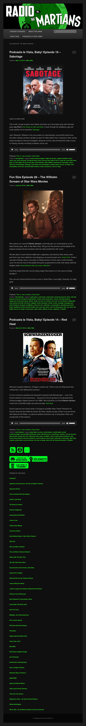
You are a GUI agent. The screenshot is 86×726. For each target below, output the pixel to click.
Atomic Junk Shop (15, 499)
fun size (40, 301)
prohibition (29, 305)
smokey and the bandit (27, 307)
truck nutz (20, 166)
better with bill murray (44, 434)
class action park (47, 299)
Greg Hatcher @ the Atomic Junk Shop (21, 568)
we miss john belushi (59, 440)
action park (42, 297)
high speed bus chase (36, 436)
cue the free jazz (71, 434)
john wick (32, 162)
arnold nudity (57, 432)
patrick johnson (14, 305)
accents (40, 432)
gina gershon (13, 436)
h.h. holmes (47, 301)
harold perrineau (32, 160)
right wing (73, 438)
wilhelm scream (47, 309)
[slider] (72, 149)
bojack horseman (14, 299)
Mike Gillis (29, 60)
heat (39, 160)
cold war (62, 434)
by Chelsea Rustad (21, 578)
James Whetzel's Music (16, 583)
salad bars (47, 305)
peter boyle (50, 438)
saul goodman (55, 305)
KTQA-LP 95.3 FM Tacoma (17, 594)
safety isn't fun (38, 305)
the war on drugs (65, 164)
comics (56, 299)
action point (50, 297)
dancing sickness (64, 299)
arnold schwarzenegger (37, 158)
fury (15, 160)
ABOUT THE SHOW (35, 31)
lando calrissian (42, 303)
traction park (29, 309)
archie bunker (47, 432)
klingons (34, 303)
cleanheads (55, 434)
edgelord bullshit (62, 158)
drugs (36, 301)
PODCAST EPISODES (17, 31)
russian (11, 440)
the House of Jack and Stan (33, 127)
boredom (24, 299)
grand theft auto (23, 436)
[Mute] (67, 150)
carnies (39, 299)
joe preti (25, 162)
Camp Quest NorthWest (17, 515)
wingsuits (56, 309)
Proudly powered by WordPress (43, 718)
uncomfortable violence (32, 166)
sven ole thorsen (28, 440)
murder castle (52, 303)
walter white (38, 309)
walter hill (49, 440)
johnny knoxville (18, 303)
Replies (63, 309)
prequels (23, 305)
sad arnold (34, 164)
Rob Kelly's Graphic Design (18, 652)
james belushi (18, 438)
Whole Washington (15, 704)
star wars (70, 307)
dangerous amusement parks (18, 301)
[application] (43, 149)
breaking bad (32, 299)
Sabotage (35, 129)
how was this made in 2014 (50, 160)
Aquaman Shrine (14, 489)
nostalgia (60, 303)
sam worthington (44, 164)
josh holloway (39, 162)
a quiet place (34, 297)
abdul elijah (33, 432)
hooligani (46, 436)
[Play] (12, 150)
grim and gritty (21, 160)
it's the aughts (17, 162)
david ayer (53, 158)
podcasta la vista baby (61, 162)
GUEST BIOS (14, 36)
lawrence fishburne (29, 438)
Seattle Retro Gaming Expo (18, 662)
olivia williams (49, 162)
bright (47, 158)
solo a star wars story (42, 307)
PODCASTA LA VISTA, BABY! (33, 36)
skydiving (17, 307)
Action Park (66, 257)
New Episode (19, 158)
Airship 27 (12, 478)
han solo (54, 301)
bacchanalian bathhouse (28, 434)
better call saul (71, 297)
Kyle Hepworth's (20, 599)
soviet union (19, 440)
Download (35, 156)
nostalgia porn (68, 303)
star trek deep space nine (58, 307)
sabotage (28, 164)
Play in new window (23, 156)
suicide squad (54, 164)
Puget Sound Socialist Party (18, 636)
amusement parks (60, 297)
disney (31, 301)
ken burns (27, 303)
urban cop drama (45, 166)
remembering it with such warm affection (34, 265)
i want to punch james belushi (59, 436)
